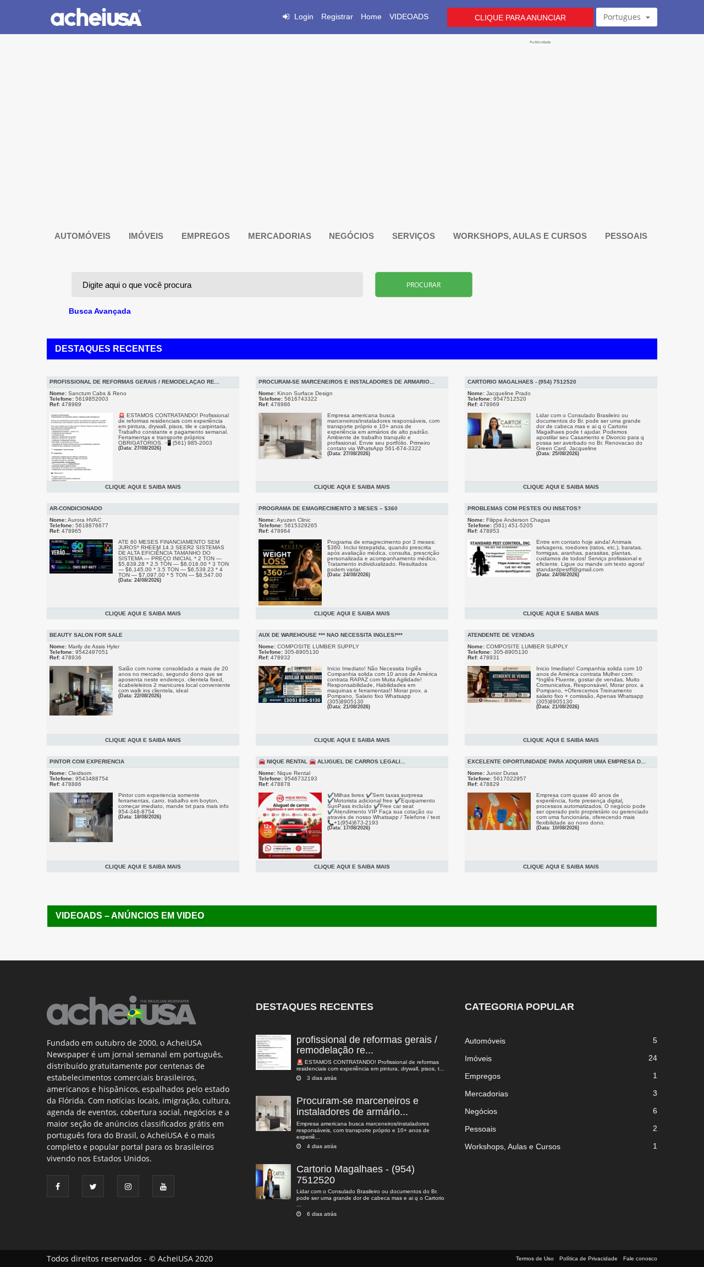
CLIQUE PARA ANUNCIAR (520, 17)
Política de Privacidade (588, 1258)
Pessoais (627, 236)
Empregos (207, 236)
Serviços (414, 236)
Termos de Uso (535, 1258)
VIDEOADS (408, 16)
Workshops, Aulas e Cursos (521, 236)
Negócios (352, 236)
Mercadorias (281, 236)
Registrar (337, 16)
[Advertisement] (351, 122)
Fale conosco (640, 1258)
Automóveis (83, 236)
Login (304, 16)
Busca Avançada (100, 311)
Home (371, 16)
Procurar (423, 285)
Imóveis (147, 236)
